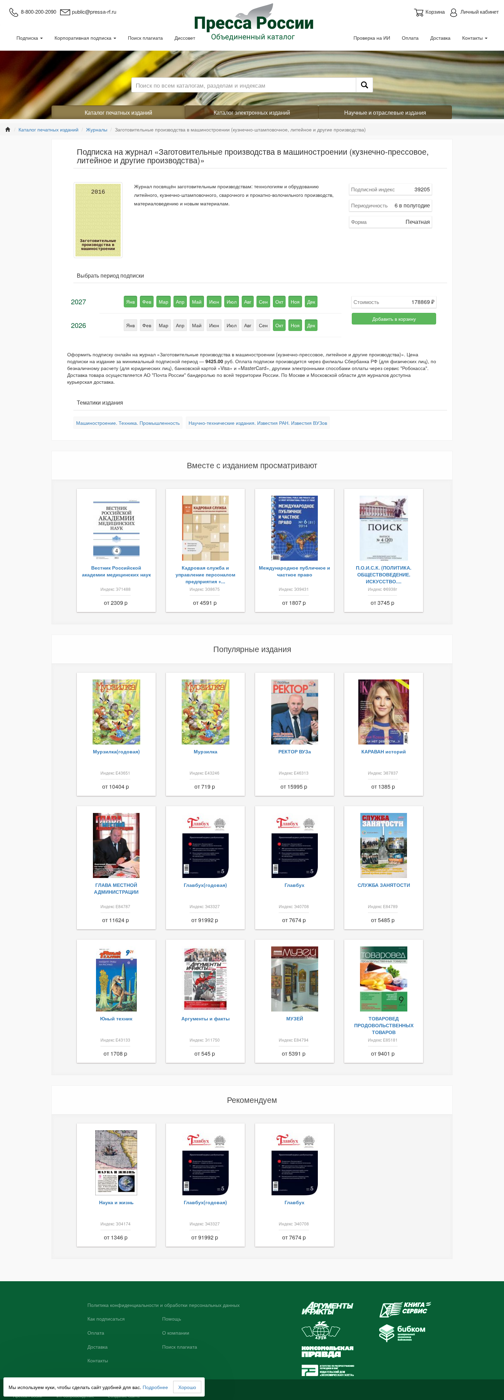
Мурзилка (205, 751)
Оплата (410, 37)
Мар (163, 301)
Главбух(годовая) (205, 884)
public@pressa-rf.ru (94, 11)
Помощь (171, 1319)
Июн (214, 301)
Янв (130, 301)
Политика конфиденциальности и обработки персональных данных (163, 1305)
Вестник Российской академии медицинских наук (116, 571)
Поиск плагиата (145, 37)
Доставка (440, 37)
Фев (146, 301)
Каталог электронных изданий (252, 112)
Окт (279, 301)
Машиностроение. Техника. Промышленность (128, 422)
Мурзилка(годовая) (116, 751)
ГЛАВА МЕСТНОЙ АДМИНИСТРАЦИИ (116, 888)
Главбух (294, 884)
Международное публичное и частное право (294, 571)
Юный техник (116, 1018)
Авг (247, 301)
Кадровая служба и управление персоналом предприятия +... (205, 574)
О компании (175, 1333)
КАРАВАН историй (383, 751)
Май (197, 301)
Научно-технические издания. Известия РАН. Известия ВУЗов (258, 422)
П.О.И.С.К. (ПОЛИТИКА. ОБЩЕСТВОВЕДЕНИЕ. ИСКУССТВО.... (383, 574)
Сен (263, 301)
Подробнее (155, 1387)
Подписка (27, 37)
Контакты (473, 37)
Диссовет (185, 37)
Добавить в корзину (394, 318)
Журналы (96, 129)
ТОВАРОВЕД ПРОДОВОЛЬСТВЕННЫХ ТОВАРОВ (383, 1025)
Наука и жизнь (116, 1202)
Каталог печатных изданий (118, 112)
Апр (180, 301)
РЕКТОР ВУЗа (294, 751)
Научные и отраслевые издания (385, 112)
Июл (232, 301)
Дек (311, 301)
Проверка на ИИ (371, 37)
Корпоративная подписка (84, 37)
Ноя (295, 301)
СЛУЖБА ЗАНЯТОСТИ (384, 884)
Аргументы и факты (205, 1018)
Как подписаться (106, 1319)
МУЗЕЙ (294, 1018)
